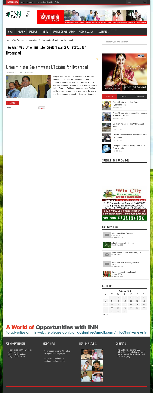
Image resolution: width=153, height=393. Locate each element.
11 (131, 301)
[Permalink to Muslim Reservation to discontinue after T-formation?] (106, 142)
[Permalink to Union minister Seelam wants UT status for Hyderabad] (28, 97)
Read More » (12, 103)
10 (125, 301)
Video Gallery (86, 31)
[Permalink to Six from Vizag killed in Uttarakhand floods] (106, 131)
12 (137, 301)
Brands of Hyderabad (64, 31)
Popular (109, 96)
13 (144, 301)
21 (105, 308)
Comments (139, 96)
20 (144, 304)
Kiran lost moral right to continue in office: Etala (40, 2)
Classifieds (103, 31)
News (20, 31)
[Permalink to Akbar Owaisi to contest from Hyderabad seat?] (106, 109)
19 (137, 304)
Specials (33, 31)
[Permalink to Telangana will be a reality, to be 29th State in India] (106, 153)
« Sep (105, 315)
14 (105, 304)
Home (10, 31)
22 (112, 308)
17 (125, 304)
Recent (124, 96)
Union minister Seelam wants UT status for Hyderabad (47, 67)
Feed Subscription (97, 59)
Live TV (45, 31)
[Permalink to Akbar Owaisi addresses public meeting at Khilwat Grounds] (106, 120)
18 (131, 304)
